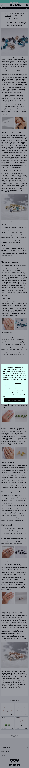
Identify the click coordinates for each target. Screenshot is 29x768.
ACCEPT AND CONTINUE (14, 400)
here (4, 396)
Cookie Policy (18, 383)
